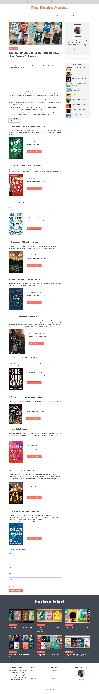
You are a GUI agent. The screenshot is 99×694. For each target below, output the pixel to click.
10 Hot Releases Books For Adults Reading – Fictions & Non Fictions (75, 655)
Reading (73, 15)
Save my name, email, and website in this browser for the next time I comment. (27, 586)
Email (10, 573)
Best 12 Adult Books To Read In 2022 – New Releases (48, 655)
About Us (15, 1)
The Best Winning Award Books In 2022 (20, 627)
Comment (11, 553)
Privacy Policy (29, 1)
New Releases (56, 15)
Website (11, 579)
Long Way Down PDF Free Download (80, 78)
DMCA (36, 1)
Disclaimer (53, 678)
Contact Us (21, 1)
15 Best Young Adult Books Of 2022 (19, 654)
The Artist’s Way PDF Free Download (80, 68)
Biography (48, 15)
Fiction (36, 15)
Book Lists (65, 15)
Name (10, 567)
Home (10, 1)
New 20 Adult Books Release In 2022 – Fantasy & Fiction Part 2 (48, 628)
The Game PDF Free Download (78, 109)
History (42, 15)
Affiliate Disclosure (55, 673)
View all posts (78, 49)
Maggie (20, 60)
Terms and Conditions (56, 675)
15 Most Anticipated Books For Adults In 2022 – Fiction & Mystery (77, 628)
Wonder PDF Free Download (78, 114)
